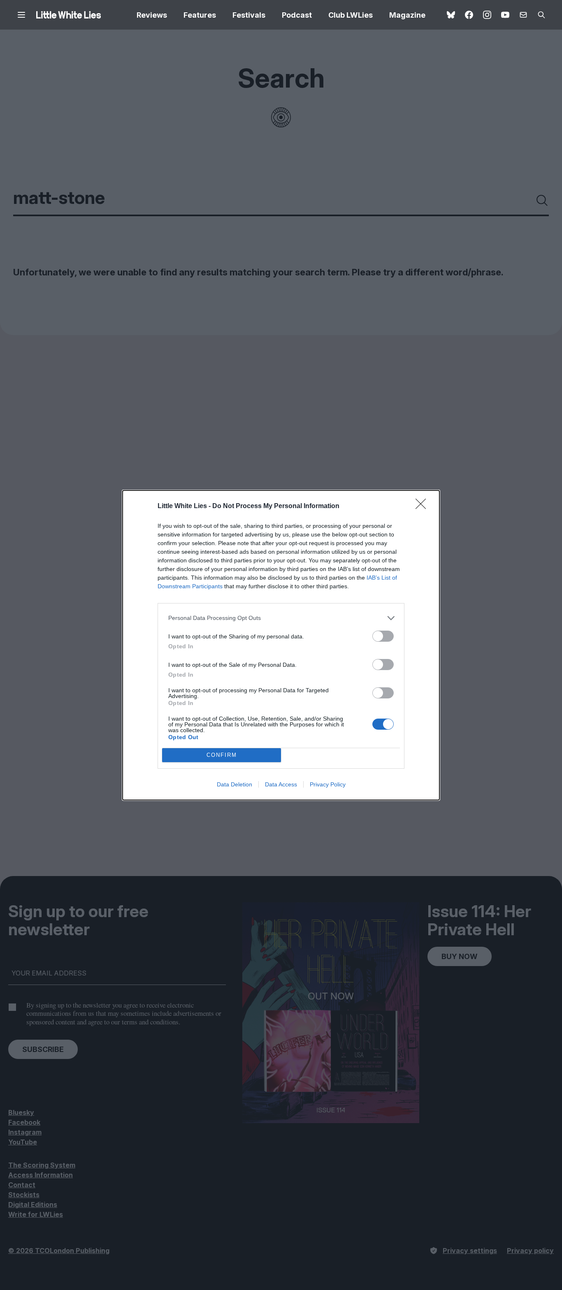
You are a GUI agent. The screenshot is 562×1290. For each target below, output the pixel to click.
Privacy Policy (328, 784)
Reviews (152, 15)
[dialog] (281, 645)
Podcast (297, 15)
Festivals (248, 15)
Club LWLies (350, 15)
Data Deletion (234, 784)
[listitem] (281, 618)
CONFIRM (222, 755)
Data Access (281, 784)
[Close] (423, 506)
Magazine (407, 15)
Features (199, 15)
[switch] (383, 636)
